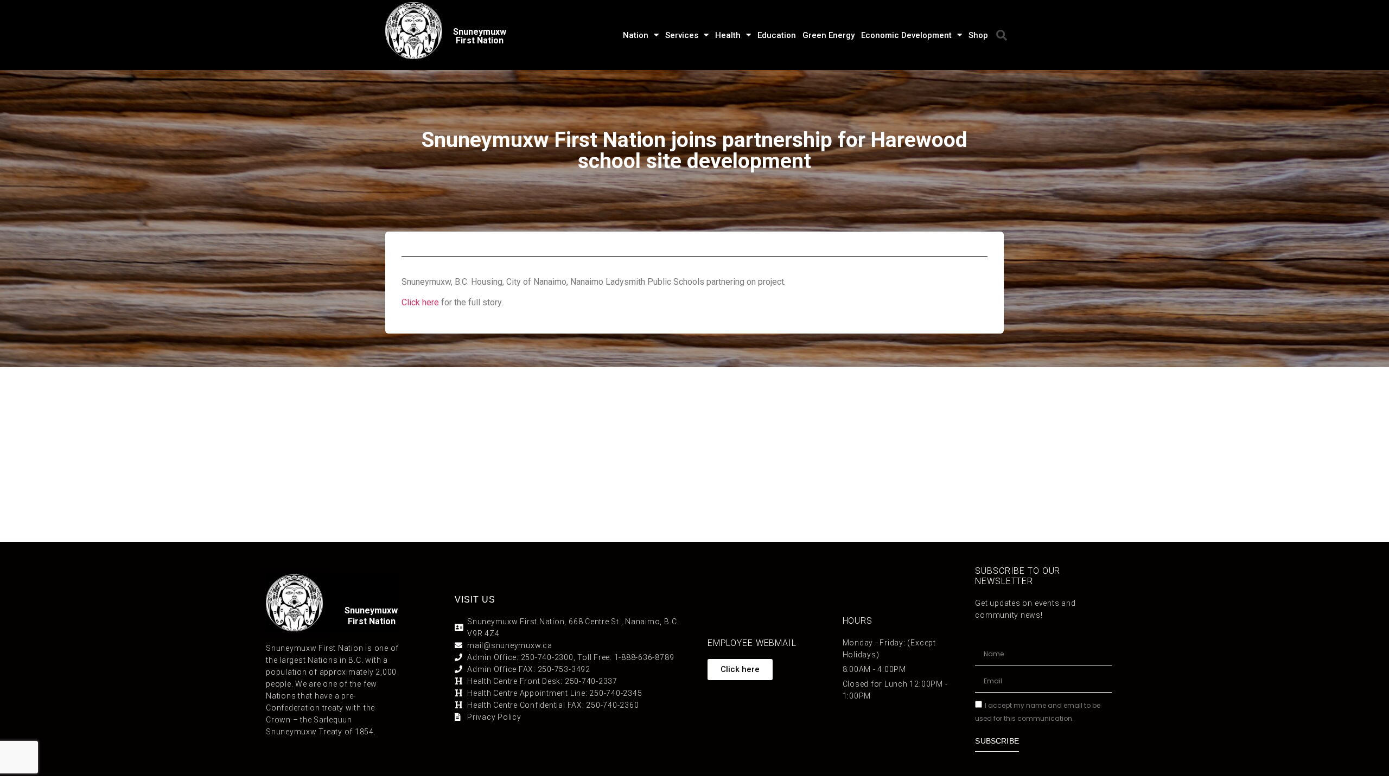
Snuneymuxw (371, 610)
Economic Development (906, 35)
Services (681, 35)
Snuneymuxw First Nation (479, 36)
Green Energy (828, 35)
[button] (1001, 35)
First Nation (372, 621)
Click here (420, 302)
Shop (978, 35)
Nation (635, 35)
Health (728, 35)
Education (776, 35)
